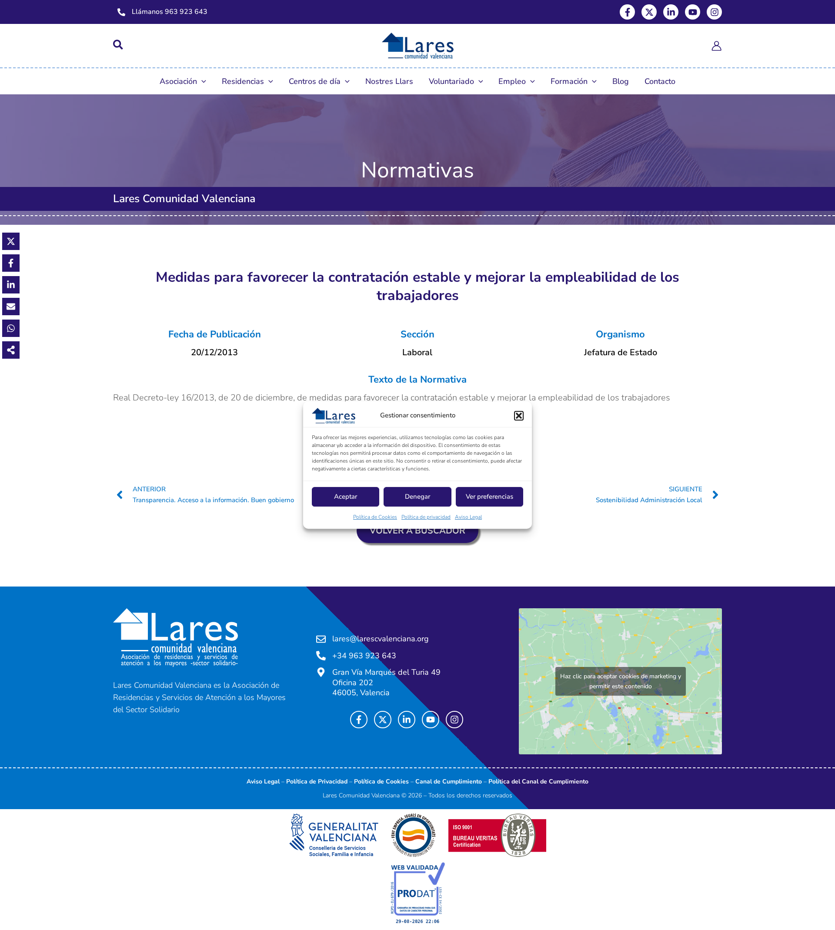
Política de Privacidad (316, 781)
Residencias (243, 81)
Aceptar (345, 496)
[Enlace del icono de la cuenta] (716, 45)
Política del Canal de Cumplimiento (538, 781)
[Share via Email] (11, 306)
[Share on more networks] (11, 350)
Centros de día (315, 81)
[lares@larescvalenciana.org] (321, 639)
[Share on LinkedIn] (11, 284)
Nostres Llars (389, 81)
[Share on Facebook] (11, 263)
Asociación (178, 81)
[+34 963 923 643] (321, 655)
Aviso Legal (468, 516)
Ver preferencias (489, 496)
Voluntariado (451, 81)
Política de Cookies (375, 516)
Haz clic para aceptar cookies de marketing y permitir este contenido (620, 681)
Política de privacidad (426, 516)
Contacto (660, 81)
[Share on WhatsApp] (11, 328)
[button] (518, 415)
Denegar (417, 496)
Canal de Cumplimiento (448, 781)
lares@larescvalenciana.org (380, 638)
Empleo (512, 81)
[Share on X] (11, 241)
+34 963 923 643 (364, 655)
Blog (620, 81)
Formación (569, 81)
